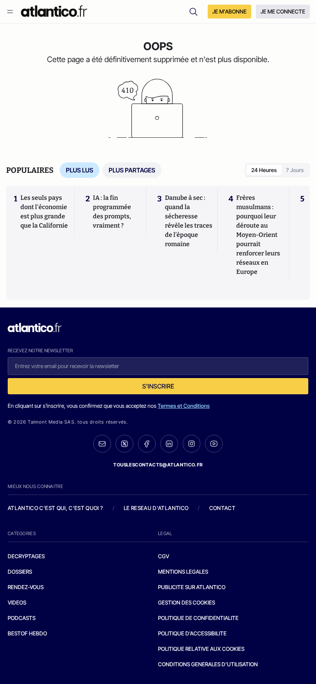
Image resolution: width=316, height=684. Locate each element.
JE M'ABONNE (229, 11)
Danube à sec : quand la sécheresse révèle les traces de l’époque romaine (188, 221)
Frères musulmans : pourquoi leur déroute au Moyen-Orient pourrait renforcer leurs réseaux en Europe (258, 234)
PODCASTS (21, 618)
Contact (222, 508)
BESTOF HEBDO (27, 633)
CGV (163, 556)
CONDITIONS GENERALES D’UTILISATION (208, 664)
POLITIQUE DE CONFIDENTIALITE (198, 618)
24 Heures (264, 170)
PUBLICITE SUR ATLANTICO (191, 587)
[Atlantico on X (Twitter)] (124, 444)
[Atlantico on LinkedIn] (169, 444)
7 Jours (295, 170)
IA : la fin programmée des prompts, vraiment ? (112, 211)
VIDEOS (17, 602)
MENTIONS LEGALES (183, 571)
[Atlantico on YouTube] (214, 444)
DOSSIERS (20, 571)
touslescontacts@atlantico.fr (158, 465)
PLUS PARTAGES (132, 170)
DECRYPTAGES (26, 556)
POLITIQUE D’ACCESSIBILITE (192, 633)
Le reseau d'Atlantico (156, 508)
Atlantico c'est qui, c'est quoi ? (55, 508)
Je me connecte (283, 11)
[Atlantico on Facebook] (147, 444)
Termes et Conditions (184, 405)
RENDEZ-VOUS (26, 587)
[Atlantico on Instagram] (191, 444)
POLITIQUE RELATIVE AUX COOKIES (201, 648)
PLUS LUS (79, 170)
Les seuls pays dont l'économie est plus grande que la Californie (44, 211)
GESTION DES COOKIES (186, 602)
